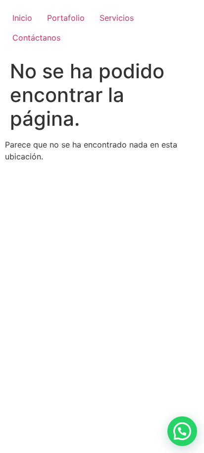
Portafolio (66, 18)
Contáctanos (36, 38)
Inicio (22, 18)
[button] (182, 431)
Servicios (117, 18)
